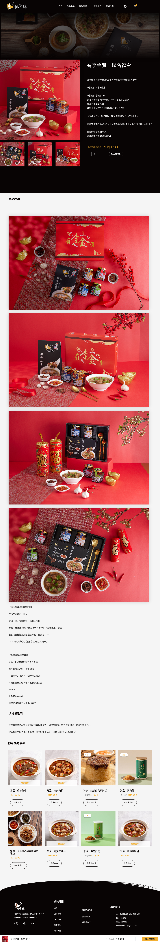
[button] (2, 154)
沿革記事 (57, 919)
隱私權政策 (86, 922)
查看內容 (17, 803)
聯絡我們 (97, 6)
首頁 (60, 6)
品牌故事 (57, 914)
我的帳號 (109, 6)
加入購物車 (116, 154)
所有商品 (71, 6)
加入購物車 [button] (91, 803)
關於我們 (83, 6)
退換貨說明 (86, 917)
